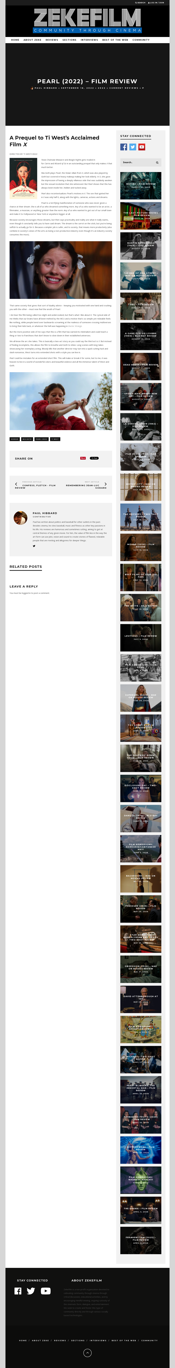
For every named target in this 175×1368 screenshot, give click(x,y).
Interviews (89, 40)
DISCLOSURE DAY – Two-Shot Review (141, 786)
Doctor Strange (75, 326)
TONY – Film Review (141, 304)
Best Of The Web (115, 40)
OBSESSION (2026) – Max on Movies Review (141, 967)
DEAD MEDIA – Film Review (140, 365)
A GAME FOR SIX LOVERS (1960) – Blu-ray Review (140, 334)
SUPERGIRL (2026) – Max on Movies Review (140, 696)
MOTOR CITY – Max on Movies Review (140, 485)
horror (14, 439)
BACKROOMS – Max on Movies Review (140, 877)
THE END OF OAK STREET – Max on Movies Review (141, 274)
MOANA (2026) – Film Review (140, 545)
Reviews (52, 40)
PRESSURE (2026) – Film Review (141, 907)
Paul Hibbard (46, 88)
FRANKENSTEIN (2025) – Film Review (141, 1238)
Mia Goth (27, 439)
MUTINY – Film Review (140, 184)
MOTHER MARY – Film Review (141, 1148)
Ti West (55, 439)
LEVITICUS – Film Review (141, 636)
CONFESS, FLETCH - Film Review (35, 486)
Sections (69, 40)
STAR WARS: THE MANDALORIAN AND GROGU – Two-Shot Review (140, 937)
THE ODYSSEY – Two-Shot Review (141, 515)
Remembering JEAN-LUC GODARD (86, 486)
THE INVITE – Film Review (141, 606)
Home (15, 40)
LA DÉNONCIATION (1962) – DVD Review (141, 425)
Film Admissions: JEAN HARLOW (141, 455)
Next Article (92, 482)
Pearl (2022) (41, 439)
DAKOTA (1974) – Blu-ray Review (141, 816)
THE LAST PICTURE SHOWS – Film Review (140, 214)
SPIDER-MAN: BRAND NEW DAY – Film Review (140, 394)
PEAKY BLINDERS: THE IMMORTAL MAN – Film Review (140, 1088)
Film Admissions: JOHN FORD (141, 666)
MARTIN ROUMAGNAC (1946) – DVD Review (140, 244)
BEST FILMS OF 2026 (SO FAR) (141, 575)
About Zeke (32, 40)
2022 (102, 88)
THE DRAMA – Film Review (141, 1208)
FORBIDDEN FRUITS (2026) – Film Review (141, 1118)
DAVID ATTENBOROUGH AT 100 (141, 997)
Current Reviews (124, 88)
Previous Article (32, 482)
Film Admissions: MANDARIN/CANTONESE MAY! (141, 847)
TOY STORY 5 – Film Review (141, 726)
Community (141, 40)
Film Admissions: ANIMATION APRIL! (141, 1027)
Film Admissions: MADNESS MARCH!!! (141, 1178)
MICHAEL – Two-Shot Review (140, 1057)
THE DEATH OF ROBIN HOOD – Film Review (141, 756)
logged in (26, 593)
